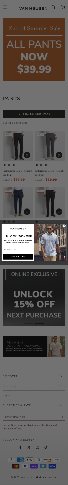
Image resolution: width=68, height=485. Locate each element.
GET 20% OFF (18, 256)
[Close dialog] (64, 225)
